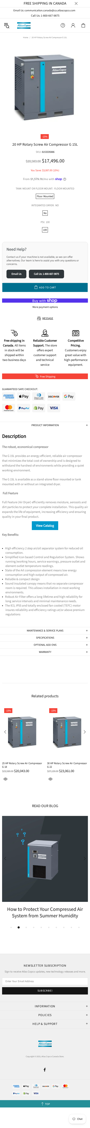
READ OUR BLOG (45, 806)
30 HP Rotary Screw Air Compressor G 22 (67, 765)
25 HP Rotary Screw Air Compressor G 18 (22, 765)
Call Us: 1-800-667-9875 (45, 16)
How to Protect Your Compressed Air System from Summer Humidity (45, 912)
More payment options (45, 307)
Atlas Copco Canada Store (23, 25)
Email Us (16, 274)
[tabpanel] (45, 867)
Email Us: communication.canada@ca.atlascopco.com (44, 10)
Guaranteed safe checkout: (20, 389)
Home (25, 37)
